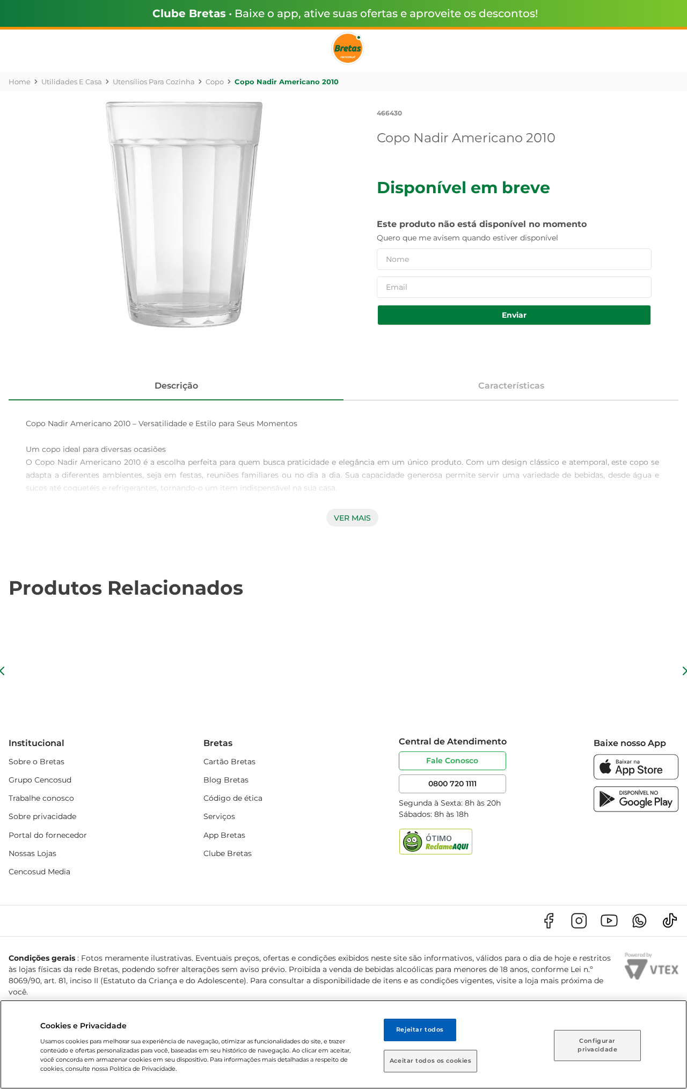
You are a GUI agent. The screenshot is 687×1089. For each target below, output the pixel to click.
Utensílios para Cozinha (154, 81)
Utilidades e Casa (71, 81)
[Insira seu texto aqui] (636, 777)
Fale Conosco (452, 760)
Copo (215, 81)
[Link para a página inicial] (20, 81)
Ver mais (352, 518)
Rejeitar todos (420, 1029)
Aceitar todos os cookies (431, 1060)
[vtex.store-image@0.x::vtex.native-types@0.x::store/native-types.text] (548, 921)
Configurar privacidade (597, 1045)
